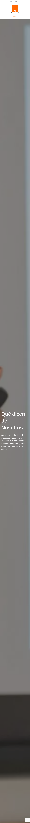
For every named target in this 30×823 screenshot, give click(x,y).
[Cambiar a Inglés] (12, 2)
